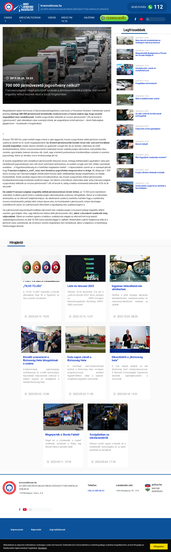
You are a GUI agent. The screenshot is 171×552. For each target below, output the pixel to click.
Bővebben (42, 548)
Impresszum (17, 529)
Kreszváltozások (30, 17)
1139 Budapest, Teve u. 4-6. (31, 493)
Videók (52, 17)
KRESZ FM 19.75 (66, 19)
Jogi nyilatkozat (57, 529)
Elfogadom (159, 546)
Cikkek (8, 17)
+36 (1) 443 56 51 (96, 490)
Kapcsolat (36, 529)
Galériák (89, 17)
